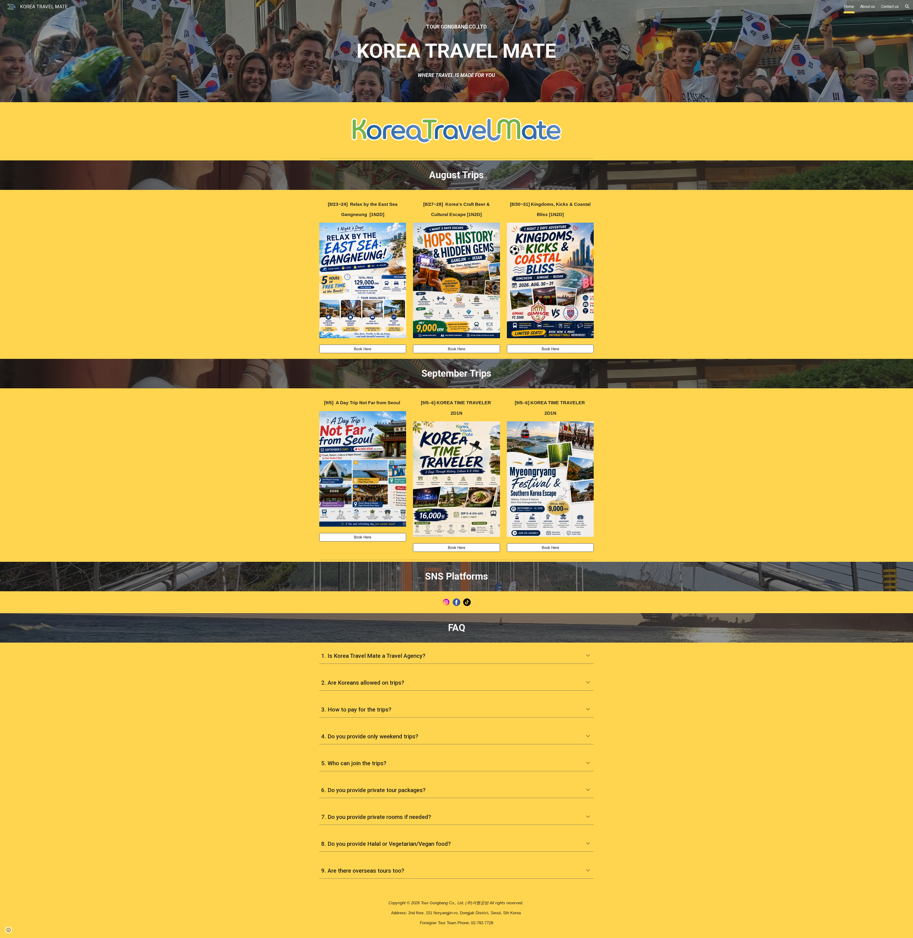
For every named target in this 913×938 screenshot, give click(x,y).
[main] (456, 27)
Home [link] (849, 6)
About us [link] (867, 6)
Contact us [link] (890, 6)
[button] (907, 6)
